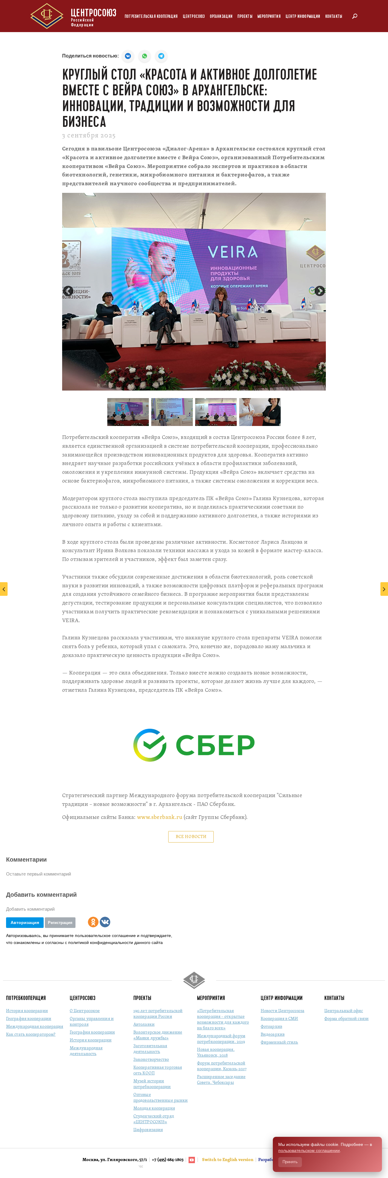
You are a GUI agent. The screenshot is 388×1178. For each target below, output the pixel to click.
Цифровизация (148, 1130)
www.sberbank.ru (159, 817)
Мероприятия (269, 16)
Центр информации (303, 16)
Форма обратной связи (346, 1018)
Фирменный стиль (279, 1042)
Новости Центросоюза (282, 1011)
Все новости (191, 837)
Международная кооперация (34, 1026)
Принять (290, 1162)
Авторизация (25, 922)
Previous (68, 291)
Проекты (244, 16)
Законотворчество (151, 1059)
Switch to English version (228, 1160)
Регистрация (60, 922)
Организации (221, 16)
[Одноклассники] (93, 922)
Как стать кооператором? (30, 1034)
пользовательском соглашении (309, 1150)
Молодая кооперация (154, 1108)
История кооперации (27, 1011)
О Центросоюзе (85, 1011)
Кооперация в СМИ (279, 1018)
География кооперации (28, 1018)
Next (320, 291)
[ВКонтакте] (105, 922)
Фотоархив (271, 1026)
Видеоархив (273, 1034)
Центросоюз (194, 16)
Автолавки (144, 1024)
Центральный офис (343, 1011)
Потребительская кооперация (151, 16)
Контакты (333, 16)
